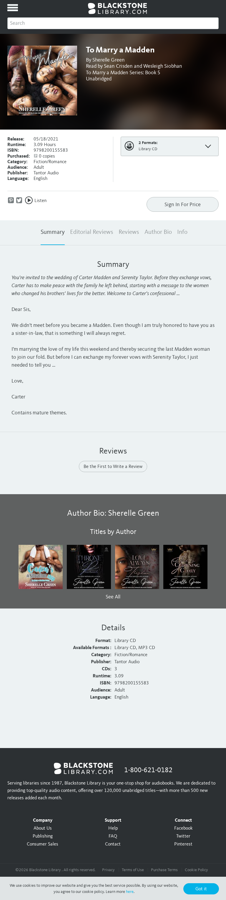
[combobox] (113, 23)
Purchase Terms (164, 870)
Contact (113, 844)
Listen (40, 200)
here (130, 892)
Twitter (183, 836)
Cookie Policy (196, 870)
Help (113, 828)
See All (113, 597)
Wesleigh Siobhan (162, 66)
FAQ (113, 836)
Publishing (43, 836)
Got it (201, 889)
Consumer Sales (42, 844)
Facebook (183, 828)
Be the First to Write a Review (113, 466)
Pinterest (183, 844)
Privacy (108, 870)
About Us (43, 828)
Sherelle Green (108, 60)
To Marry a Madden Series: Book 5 (123, 72)
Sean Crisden (118, 66)
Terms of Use (133, 870)
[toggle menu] (12, 7)
